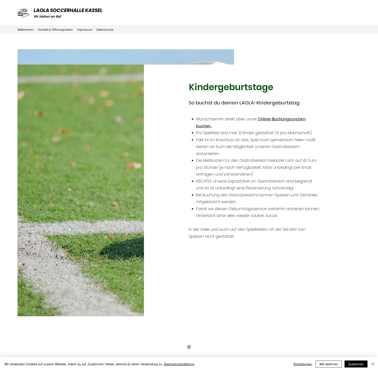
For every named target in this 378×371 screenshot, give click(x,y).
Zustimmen (356, 364)
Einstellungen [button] (303, 364)
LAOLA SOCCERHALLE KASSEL (68, 10)
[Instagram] (189, 347)
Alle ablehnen (328, 364)
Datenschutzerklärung (179, 364)
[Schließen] (372, 363)
